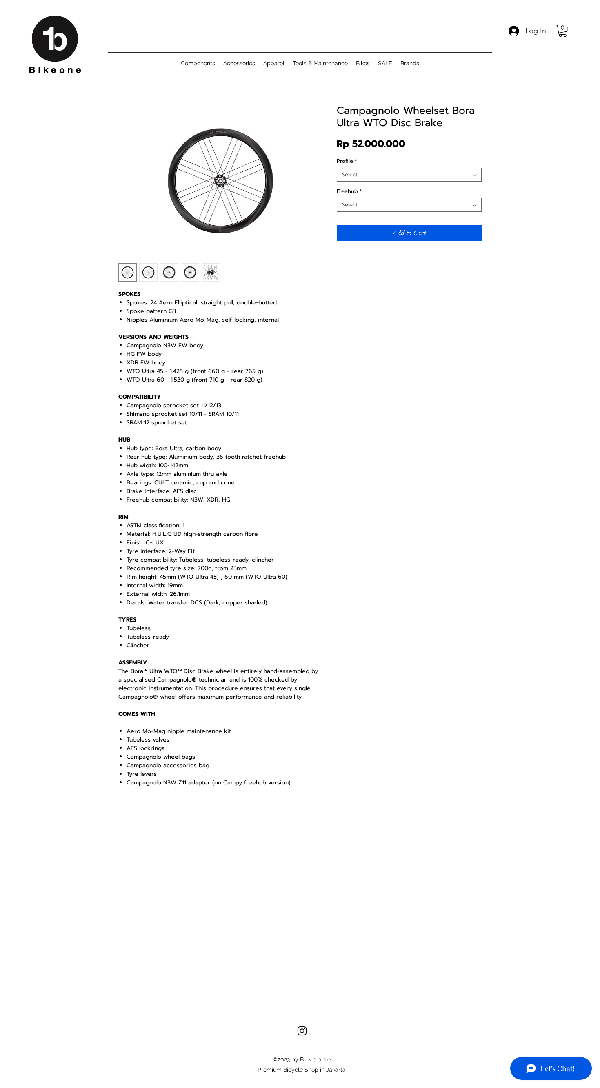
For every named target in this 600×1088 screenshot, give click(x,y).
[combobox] (409, 175)
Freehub (349, 191)
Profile (347, 161)
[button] (563, 31)
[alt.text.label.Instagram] (302, 1031)
